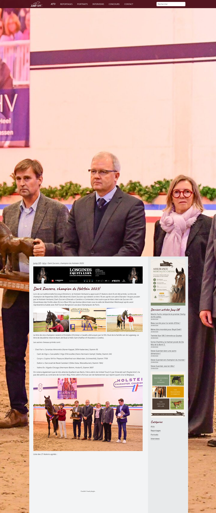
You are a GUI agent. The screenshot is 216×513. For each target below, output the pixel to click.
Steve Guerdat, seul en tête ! (163, 366)
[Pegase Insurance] (168, 282)
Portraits (154, 434)
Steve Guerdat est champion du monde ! (168, 360)
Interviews (155, 438)
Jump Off (37, 263)
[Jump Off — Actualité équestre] (37, 4)
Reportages (156, 430)
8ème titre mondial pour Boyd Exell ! (166, 329)
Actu (44, 263)
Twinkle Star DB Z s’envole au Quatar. (166, 335)
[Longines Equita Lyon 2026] (88, 275)
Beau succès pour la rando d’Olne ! (165, 323)
